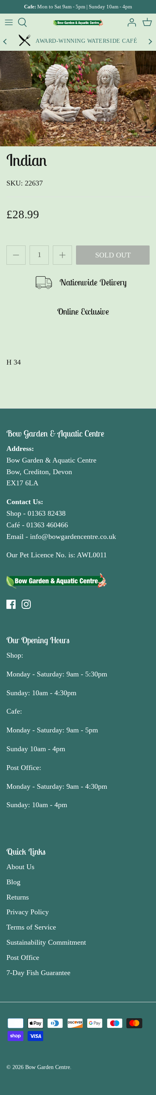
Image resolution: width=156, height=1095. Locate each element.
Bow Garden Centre (47, 1067)
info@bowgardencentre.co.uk (73, 537)
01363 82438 (47, 513)
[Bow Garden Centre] (78, 22)
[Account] (129, 22)
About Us (20, 867)
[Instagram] (26, 604)
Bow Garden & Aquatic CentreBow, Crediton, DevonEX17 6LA (51, 471)
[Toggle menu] (9, 22)
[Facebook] (11, 604)
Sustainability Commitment (46, 942)
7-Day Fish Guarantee (38, 973)
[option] (78, 98)
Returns (17, 897)
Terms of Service (31, 927)
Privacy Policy (27, 912)
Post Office (22, 957)
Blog (13, 882)
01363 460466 (47, 525)
